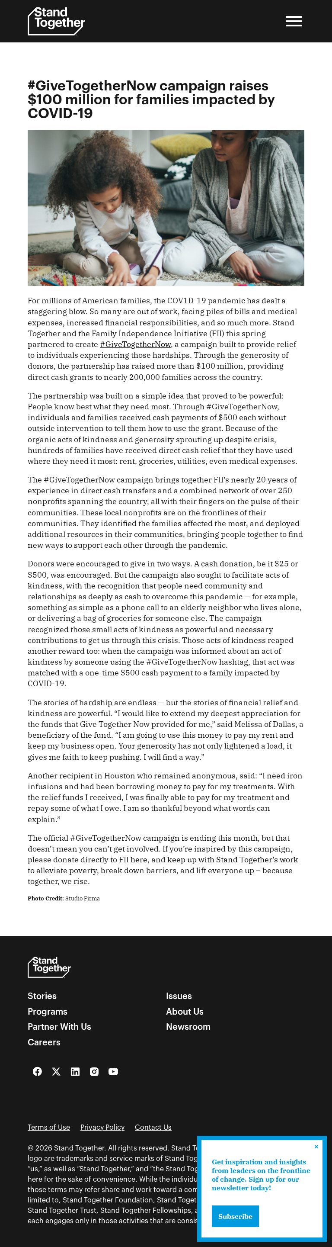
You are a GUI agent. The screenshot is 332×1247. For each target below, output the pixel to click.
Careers (44, 1042)
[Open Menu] (294, 21)
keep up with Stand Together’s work (232, 860)
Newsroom (188, 1026)
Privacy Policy (102, 1127)
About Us (185, 1011)
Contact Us (153, 1127)
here (139, 860)
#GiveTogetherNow (135, 344)
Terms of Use (49, 1127)
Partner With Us (59, 1026)
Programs (47, 1011)
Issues (179, 996)
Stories (42, 996)
